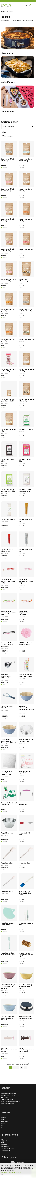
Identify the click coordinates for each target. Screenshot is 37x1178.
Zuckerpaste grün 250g (26, 429)
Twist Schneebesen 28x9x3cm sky (7, 707)
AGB (2, 1142)
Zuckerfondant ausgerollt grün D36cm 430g (8, 612)
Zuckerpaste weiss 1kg (8, 519)
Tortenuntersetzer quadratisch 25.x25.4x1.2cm (7, 773)
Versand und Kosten (7, 1148)
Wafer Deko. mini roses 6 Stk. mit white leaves (26, 675)
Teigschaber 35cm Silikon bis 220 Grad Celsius (25, 893)
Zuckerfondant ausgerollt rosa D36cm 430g (26, 581)
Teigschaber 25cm (7, 863)
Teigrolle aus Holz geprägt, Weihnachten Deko (26, 954)
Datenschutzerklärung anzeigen (11, 1172)
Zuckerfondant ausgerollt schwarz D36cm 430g (7, 644)
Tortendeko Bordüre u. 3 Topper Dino (9, 803)
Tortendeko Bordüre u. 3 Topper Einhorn (26, 772)
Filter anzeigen (8, 136)
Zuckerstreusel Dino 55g (26, 339)
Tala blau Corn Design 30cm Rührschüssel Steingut (8, 1018)
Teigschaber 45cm (7, 891)
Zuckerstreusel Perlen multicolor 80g (8, 250)
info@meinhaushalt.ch (13, 1101)
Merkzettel (4, 1126)
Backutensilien (28, 20)
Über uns (4, 1140)
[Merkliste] (22, 5)
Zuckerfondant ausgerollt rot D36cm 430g (8, 581)
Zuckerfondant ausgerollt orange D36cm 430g (24, 612)
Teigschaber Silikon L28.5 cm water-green (8, 953)
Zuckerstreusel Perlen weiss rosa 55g (8, 189)
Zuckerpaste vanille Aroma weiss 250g (25, 490)
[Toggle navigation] (32, 5)
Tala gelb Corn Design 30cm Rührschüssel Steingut (26, 986)
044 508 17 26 (11, 1099)
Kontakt (3, 1117)
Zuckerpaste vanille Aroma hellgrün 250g (8, 490)
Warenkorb (4, 1122)
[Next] (29, 1067)
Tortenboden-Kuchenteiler (23, 803)
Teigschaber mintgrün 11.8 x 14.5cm (8, 923)
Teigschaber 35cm (24, 863)
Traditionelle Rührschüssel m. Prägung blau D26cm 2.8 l (26, 708)
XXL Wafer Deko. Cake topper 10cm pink (26, 643)
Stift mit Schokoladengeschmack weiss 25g (9, 1049)
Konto (3, 1124)
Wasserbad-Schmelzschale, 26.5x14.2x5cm (6, 676)
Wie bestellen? (6, 1150)
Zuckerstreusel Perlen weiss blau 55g (25, 159)
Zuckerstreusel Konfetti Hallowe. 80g (26, 400)
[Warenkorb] (29, 5)
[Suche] (19, 5)
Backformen (5, 20)
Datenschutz (5, 1146)
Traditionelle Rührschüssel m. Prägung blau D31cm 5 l (9, 741)
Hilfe (3, 1119)
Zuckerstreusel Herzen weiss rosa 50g (8, 280)
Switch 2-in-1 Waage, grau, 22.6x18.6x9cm (25, 1017)
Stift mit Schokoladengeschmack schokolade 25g (26, 1049)
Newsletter (4, 1128)
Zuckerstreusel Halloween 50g (23, 280)
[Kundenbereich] (26, 5)
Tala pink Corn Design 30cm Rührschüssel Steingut (8, 986)
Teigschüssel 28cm (7, 833)
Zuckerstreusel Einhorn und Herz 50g (8, 370)
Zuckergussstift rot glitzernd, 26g (7, 550)
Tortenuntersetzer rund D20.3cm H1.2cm (26, 740)
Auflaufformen (16, 20)
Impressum (4, 1144)
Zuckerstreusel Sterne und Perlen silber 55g (26, 310)
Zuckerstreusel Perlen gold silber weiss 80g (8, 400)
